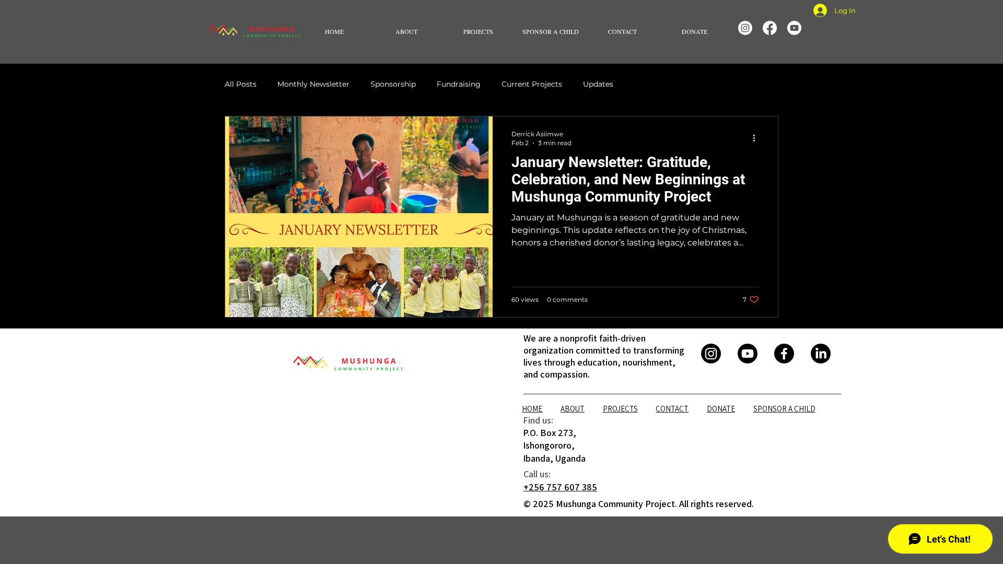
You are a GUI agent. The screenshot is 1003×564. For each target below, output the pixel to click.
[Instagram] (745, 28)
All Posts (240, 84)
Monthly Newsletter (313, 84)
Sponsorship (393, 84)
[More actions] (757, 138)
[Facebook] (770, 28)
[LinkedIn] (821, 353)
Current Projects (531, 84)
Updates (598, 84)
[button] (406, 31)
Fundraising (459, 84)
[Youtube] (794, 28)
